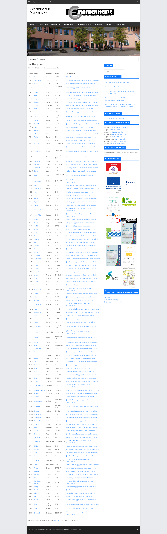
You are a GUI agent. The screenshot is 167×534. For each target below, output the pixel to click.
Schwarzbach (38, 421)
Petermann (37, 348)
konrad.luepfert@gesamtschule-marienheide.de (82, 278)
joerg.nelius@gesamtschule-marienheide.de (81, 315)
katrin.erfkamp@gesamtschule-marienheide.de (82, 362)
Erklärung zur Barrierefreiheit (113, 302)
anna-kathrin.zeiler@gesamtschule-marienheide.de (83, 504)
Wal (35, 478)
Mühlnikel (37, 309)
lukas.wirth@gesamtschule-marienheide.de (80, 496)
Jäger (35, 202)
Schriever (37, 407)
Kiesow (36, 229)
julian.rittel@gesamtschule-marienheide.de (80, 371)
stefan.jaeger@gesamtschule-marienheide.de (81, 202)
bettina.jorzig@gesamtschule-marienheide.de (81, 205)
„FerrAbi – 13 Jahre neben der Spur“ (116, 87)
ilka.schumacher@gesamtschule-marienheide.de (82, 414)
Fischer (36, 137)
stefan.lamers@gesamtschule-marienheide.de (81, 262)
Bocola (36, 108)
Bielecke (36, 102)
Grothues (37, 161)
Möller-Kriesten (38, 300)
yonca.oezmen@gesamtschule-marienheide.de (82, 342)
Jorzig (36, 205)
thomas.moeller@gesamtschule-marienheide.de (82, 297)
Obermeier (37, 326)
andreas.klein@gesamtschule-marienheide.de (81, 232)
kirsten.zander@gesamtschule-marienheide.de (82, 500)
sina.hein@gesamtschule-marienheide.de (80, 272)
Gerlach (36, 157)
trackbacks (57, 520)
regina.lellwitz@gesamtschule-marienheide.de (81, 265)
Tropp (36, 465)
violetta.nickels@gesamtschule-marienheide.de (82, 319)
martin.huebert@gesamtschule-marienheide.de (82, 198)
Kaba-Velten (38, 215)
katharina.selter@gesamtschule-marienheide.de (82, 427)
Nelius (36, 315)
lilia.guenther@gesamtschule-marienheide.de (81, 171)
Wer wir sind (42, 24)
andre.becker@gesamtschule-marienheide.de (81, 95)
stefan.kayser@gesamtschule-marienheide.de (81, 219)
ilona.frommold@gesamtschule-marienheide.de (82, 147)
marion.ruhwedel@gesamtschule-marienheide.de (82, 375)
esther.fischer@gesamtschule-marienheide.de (81, 137)
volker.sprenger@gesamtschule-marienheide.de (82, 437)
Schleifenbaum (38, 386)
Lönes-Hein (37, 272)
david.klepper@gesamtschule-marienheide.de (81, 236)
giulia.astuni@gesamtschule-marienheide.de (81, 83)
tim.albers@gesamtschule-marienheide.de (80, 77)
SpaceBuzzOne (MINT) (118, 143)
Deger (36, 120)
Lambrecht (37, 258)
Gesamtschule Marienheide (40, 10)
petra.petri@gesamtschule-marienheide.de (80, 352)
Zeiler (35, 504)
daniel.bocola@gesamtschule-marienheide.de (81, 108)
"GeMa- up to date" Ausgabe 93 (114, 118)
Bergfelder (37, 99)
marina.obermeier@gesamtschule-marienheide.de (83, 326)
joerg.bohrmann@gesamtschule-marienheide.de (82, 112)
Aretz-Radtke (38, 80)
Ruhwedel (37, 375)
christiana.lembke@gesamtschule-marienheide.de (83, 268)
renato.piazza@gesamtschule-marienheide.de (81, 355)
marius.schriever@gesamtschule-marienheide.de (82, 407)
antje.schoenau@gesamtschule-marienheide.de (82, 396)
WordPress (31, 531)
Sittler (36, 430)
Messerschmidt (39, 289)
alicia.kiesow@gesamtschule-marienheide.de (81, 229)
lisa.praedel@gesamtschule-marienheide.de (81, 358)
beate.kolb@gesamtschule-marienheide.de (80, 242)
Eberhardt (37, 130)
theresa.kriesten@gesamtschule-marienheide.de (82, 300)
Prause (36, 362)
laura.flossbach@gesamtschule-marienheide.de (82, 143)
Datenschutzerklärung (111, 300)
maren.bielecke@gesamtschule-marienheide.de (82, 102)
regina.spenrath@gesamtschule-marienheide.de (82, 434)
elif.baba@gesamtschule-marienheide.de (80, 88)
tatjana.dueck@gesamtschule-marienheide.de (81, 127)
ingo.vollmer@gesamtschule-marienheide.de (81, 471)
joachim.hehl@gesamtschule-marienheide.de (81, 185)
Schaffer (36, 381)
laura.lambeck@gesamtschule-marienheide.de (82, 255)
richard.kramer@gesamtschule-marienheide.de (82, 249)
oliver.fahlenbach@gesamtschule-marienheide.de (82, 134)
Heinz (35, 192)
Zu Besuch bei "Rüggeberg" (120, 127)
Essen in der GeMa (120, 139)
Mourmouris (37, 304)
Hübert (36, 198)
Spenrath (37, 434)
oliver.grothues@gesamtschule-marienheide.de (82, 161)
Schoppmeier (38, 401)
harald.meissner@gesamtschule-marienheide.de (82, 281)
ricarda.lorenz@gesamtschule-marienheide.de (81, 275)
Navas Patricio (38, 312)
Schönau (36, 396)
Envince (66, 529)
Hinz (35, 195)
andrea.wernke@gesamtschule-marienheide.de (82, 490)
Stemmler (37, 442)
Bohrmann (37, 112)
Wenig (36, 486)
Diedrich (36, 124)
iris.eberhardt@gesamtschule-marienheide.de (81, 130)
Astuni (36, 83)
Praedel (36, 358)
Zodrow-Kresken (39, 513)
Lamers (36, 262)
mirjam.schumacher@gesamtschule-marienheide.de (83, 417)
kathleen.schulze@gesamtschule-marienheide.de (82, 411)
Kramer (36, 249)
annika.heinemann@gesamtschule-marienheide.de (83, 189)
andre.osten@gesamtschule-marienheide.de (81, 337)
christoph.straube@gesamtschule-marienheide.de (83, 449)
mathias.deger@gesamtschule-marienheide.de (82, 120)
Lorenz (36, 275)
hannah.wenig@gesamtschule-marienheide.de (81, 486)
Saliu (35, 378)
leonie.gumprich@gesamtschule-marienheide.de (82, 168)
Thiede (36, 452)
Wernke (36, 490)
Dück (35, 127)
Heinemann (37, 189)
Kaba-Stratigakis (39, 209)
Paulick (36, 345)
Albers (36, 77)
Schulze (36, 411)
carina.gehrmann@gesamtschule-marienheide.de (82, 151)
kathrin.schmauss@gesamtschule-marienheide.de (83, 390)
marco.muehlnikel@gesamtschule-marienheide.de (83, 309)
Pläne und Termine (84, 24)
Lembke (36, 268)
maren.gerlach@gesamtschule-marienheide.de (82, 157)
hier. (60, 68)
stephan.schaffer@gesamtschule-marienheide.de (82, 381)
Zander (36, 500)
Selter (36, 427)
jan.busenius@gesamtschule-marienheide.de (81, 116)
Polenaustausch (116, 130)
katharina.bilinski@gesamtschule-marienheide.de (82, 105)
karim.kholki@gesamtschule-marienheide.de (81, 226)
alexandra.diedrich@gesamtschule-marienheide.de (83, 124)
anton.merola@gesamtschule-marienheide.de (81, 285)
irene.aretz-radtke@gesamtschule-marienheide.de (83, 80)
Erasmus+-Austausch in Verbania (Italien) (117, 82)
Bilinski (36, 105)
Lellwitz (36, 265)
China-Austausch (116, 137)
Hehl (35, 185)
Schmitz (36, 393)
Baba (35, 88)
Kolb (35, 242)
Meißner (36, 281)
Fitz (35, 140)
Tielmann (37, 456)
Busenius (37, 116)
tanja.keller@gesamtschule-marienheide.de (81, 223)
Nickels (36, 319)
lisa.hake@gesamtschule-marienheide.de (80, 175)
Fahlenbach (37, 134)
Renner (36, 368)
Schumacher (38, 414)
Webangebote (120, 24)
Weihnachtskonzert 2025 (118, 134)
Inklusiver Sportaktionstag (119, 141)
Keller (36, 223)
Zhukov (36, 508)
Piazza (36, 355)
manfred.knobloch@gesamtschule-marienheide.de (83, 239)
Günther (36, 171)
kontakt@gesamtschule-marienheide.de (40, 2)
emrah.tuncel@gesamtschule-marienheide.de (81, 468)
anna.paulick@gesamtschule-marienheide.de (81, 345)
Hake (35, 175)
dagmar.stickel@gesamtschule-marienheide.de (82, 446)
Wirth (35, 496)
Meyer (36, 293)
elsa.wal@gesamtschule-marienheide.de (80, 478)
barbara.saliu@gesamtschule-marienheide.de (81, 378)
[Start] (37, 59)
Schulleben (99, 24)
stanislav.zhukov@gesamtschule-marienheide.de (82, 508)
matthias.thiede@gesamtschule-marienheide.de (82, 452)
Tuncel (36, 468)
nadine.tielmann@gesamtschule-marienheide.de (82, 456)
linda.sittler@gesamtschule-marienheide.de (81, 430)
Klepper (36, 236)
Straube (36, 449)
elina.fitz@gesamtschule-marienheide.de (80, 140)
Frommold (37, 147)
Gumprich (37, 168)
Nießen (36, 322)
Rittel (35, 371)
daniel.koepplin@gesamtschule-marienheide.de (82, 245)
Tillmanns (37, 460)
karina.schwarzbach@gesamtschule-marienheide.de (83, 421)
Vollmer (36, 471)
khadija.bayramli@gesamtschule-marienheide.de (82, 92)
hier (107, 155)
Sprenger (37, 437)
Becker (36, 95)
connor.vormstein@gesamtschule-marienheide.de (82, 474)
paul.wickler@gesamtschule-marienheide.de (81, 493)
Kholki (36, 226)
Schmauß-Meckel (39, 390)
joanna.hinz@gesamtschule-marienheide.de (81, 195)
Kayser (36, 219)
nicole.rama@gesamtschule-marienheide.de (81, 365)
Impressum (107, 297)
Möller (36, 297)
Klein (35, 232)
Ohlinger (36, 332)
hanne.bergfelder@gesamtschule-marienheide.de (83, 99)
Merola (36, 285)
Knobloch (37, 239)
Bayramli (37, 92)
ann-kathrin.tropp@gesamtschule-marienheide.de (83, 465)
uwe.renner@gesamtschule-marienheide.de (81, 368)
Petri (35, 352)
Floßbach (37, 143)
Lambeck (37, 255)
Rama (36, 365)
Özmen (36, 342)
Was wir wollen (69, 24)
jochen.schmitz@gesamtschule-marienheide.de (82, 393)
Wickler (36, 493)
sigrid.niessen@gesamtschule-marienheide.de (81, 322)
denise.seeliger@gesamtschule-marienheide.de (82, 424)
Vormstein (37, 474)
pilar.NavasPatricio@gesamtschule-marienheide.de (83, 312)
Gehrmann (37, 151)
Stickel (36, 446)
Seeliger (36, 424)
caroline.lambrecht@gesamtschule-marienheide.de (83, 258)
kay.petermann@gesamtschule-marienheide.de (82, 348)
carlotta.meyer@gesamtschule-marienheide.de (82, 293)
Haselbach (37, 181)
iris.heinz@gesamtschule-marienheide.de (80, 192)
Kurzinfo (32, 24)
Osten (36, 337)
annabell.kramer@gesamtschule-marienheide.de (82, 252)
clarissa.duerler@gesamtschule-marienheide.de (82, 164)
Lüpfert (36, 278)
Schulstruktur (55, 24)
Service (109, 24)
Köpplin (36, 245)
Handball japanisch (118, 132)
